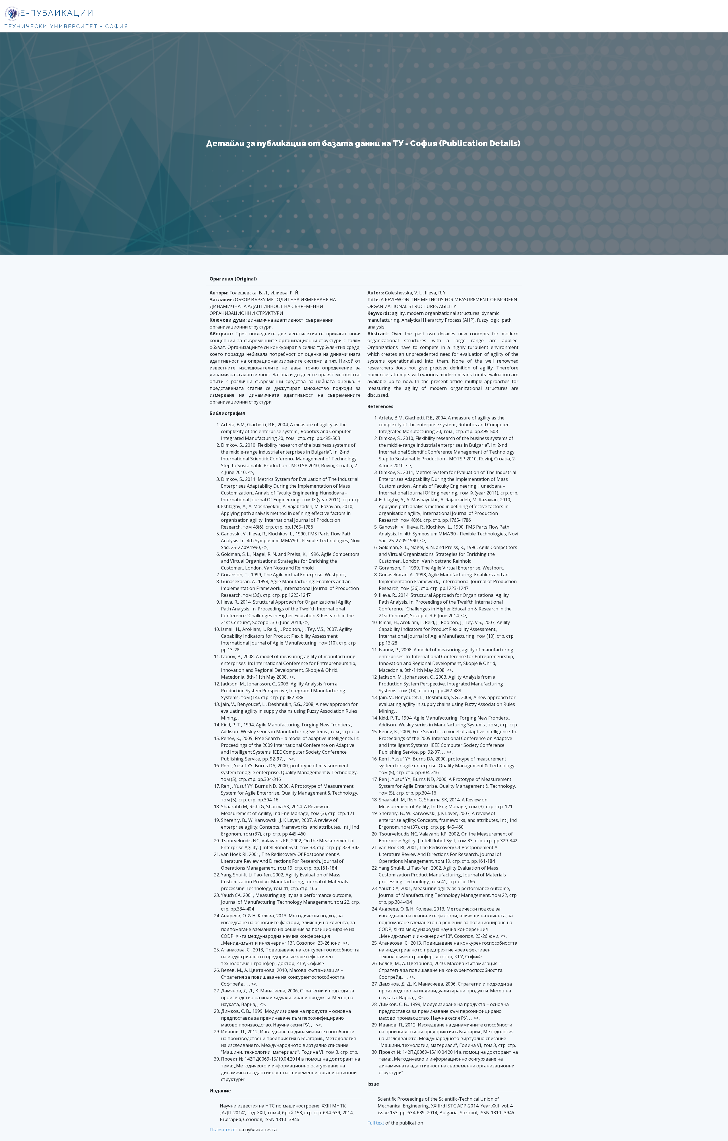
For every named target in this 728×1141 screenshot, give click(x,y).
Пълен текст (223, 1130)
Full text (375, 1123)
